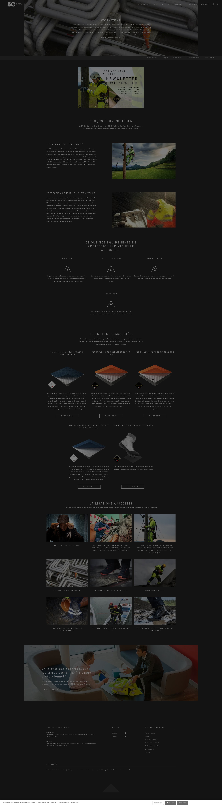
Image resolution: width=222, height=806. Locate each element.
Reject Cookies (170, 802)
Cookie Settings (158, 802)
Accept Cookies (182, 802)
